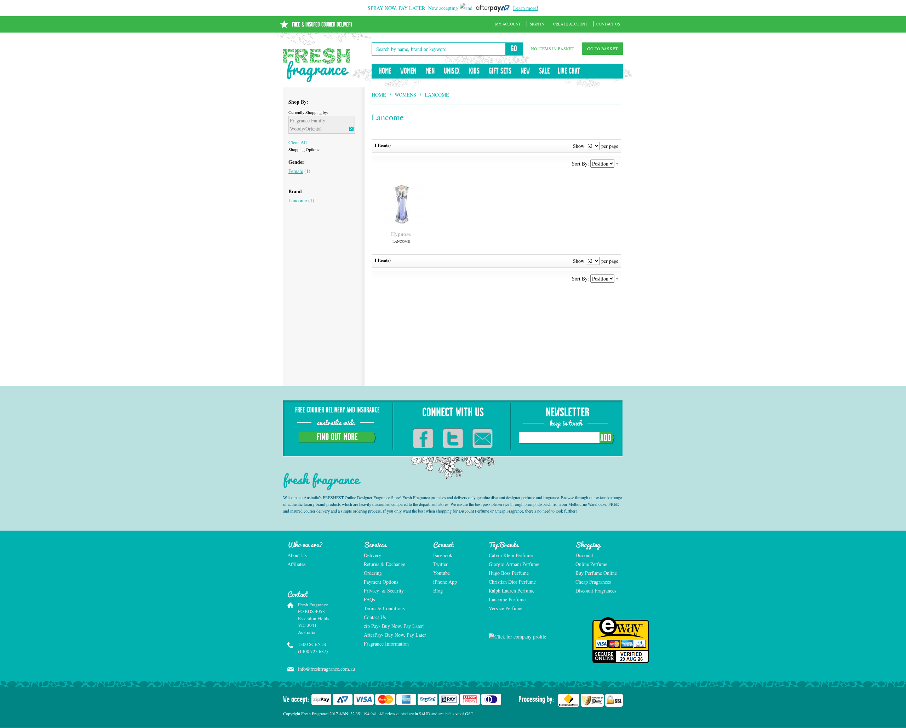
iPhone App (445, 581)
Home (385, 71)
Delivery (372, 555)
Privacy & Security (384, 590)
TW (453, 438)
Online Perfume (591, 564)
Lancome (297, 200)
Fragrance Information (386, 643)
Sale (544, 71)
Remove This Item (351, 129)
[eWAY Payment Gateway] (599, 640)
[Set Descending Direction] (617, 163)
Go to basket (602, 48)
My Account (508, 24)
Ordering (373, 573)
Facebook (442, 555)
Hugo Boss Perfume (509, 573)
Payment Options (381, 581)
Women (408, 71)
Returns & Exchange (384, 564)
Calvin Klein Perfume (511, 555)
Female (295, 171)
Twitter (440, 564)
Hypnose (401, 237)
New (525, 71)
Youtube (441, 573)
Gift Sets (500, 71)
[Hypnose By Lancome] (401, 204)
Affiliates (296, 564)
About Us (296, 555)
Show (578, 146)
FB (423, 438)
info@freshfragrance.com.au (323, 668)
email (482, 438)
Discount (584, 555)
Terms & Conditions (384, 608)
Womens (405, 94)
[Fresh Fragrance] (316, 65)
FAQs (369, 599)
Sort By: (580, 163)
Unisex (452, 71)
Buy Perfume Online (596, 573)
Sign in (537, 24)
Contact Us (608, 24)
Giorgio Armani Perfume (514, 564)
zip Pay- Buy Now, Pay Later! (394, 626)
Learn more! (525, 8)
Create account (570, 24)
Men (430, 71)
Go (514, 49)
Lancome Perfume (508, 599)
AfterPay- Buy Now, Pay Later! (394, 634)
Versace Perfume (506, 608)
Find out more (337, 437)
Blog (438, 590)
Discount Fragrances (595, 590)
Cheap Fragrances (593, 581)
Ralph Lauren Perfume (511, 590)
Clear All (297, 142)
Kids (474, 71)
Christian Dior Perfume (512, 581)
